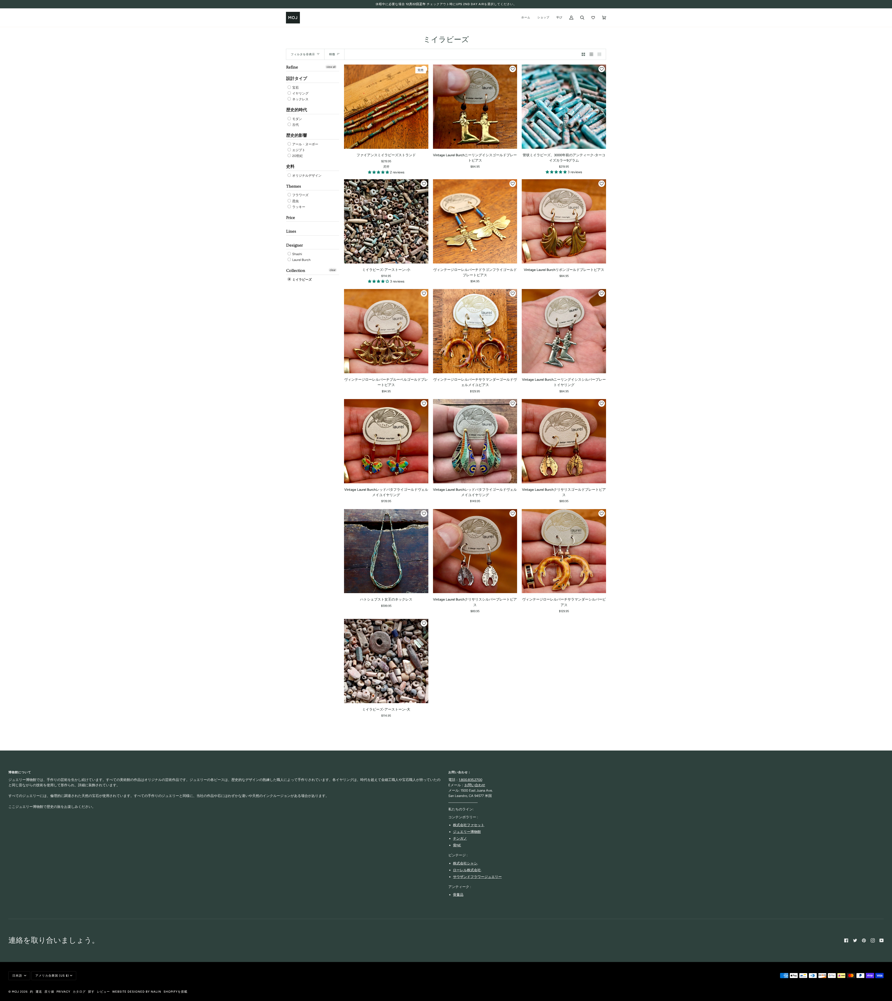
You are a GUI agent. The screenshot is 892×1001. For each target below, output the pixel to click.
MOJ (15, 991)
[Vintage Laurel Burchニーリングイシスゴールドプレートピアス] (475, 107)
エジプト (298, 150)
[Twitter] (855, 940)
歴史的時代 (296, 109)
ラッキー (298, 207)
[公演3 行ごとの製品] (591, 54)
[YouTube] (881, 940)
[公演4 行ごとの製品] (600, 54)
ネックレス (300, 99)
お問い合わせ (474, 785)
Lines (291, 231)
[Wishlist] (593, 17)
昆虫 (295, 201)
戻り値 (49, 991)
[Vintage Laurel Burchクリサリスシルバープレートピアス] (475, 551)
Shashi (297, 254)
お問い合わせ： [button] (459, 772)
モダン (297, 119)
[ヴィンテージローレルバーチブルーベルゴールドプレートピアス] (386, 331)
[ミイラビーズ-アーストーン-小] (386, 221)
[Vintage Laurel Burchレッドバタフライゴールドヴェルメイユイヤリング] (386, 441)
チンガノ (460, 838)
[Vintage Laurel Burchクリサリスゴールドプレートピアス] (564, 441)
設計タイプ (296, 78)
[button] (379, 172)
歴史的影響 (296, 135)
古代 (295, 125)
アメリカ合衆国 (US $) (52, 975)
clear (333, 270)
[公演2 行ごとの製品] (583, 54)
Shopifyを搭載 (175, 991)
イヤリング (300, 93)
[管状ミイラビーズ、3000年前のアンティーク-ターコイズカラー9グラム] (564, 107)
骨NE (457, 845)
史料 (290, 166)
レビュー (103, 991)
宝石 (295, 88)
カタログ (79, 991)
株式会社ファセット (468, 825)
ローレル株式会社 (467, 870)
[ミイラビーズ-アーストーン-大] (386, 661)
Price (290, 217)
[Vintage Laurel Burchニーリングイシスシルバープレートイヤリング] (564, 331)
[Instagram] (873, 940)
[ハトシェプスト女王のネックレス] (386, 551)
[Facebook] (846, 940)
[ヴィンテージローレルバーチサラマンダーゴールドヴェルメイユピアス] (475, 331)
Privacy (63, 991)
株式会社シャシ (465, 863)
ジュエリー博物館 (467, 832)
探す (91, 991)
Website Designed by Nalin (136, 991)
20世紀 (297, 156)
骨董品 (458, 895)
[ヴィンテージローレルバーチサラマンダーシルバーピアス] (564, 551)
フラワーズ (300, 195)
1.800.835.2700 (470, 780)
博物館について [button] (19, 772)
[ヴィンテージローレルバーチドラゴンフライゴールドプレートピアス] (475, 221)
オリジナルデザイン (306, 176)
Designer (294, 245)
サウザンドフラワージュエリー (477, 877)
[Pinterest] (864, 940)
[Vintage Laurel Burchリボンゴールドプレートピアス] (564, 221)
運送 (39, 991)
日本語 (17, 975)
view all (331, 66)
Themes (293, 186)
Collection (295, 270)
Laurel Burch (301, 260)
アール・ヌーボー (305, 144)
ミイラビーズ (302, 280)
